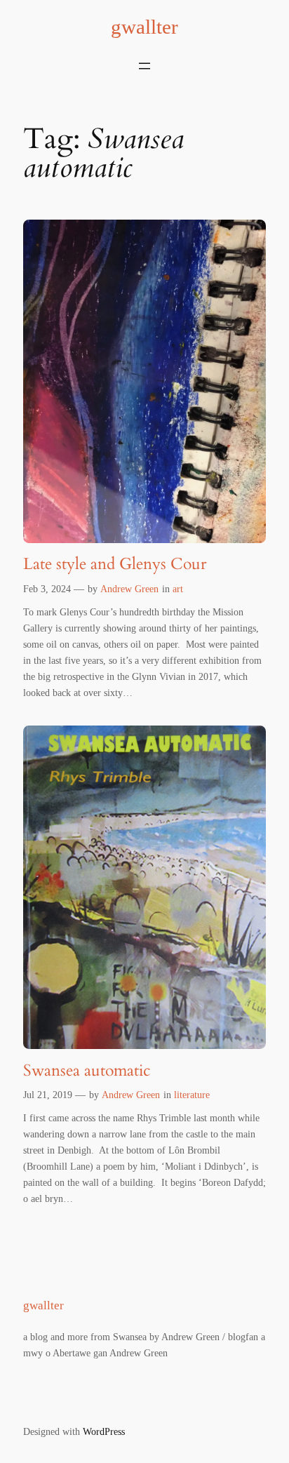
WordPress (104, 1431)
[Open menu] (144, 66)
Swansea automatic (86, 1071)
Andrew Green (129, 588)
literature (192, 1094)
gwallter (144, 26)
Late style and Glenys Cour (114, 564)
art (178, 588)
